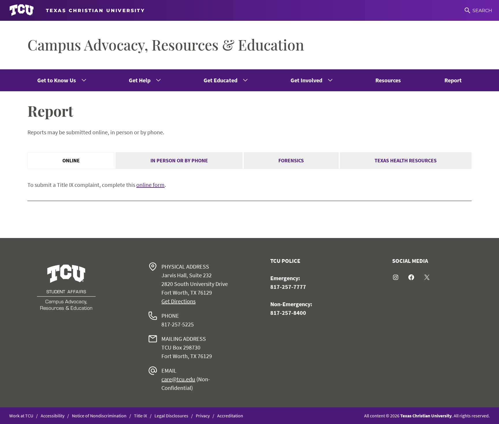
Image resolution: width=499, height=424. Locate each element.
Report (453, 80)
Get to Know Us (56, 80)
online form (150, 184)
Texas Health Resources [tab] (406, 160)
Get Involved (306, 80)
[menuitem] (61, 80)
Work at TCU (21, 416)
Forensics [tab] (291, 160)
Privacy (203, 416)
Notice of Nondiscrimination (99, 416)
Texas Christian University (426, 416)
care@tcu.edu (178, 379)
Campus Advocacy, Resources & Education (165, 44)
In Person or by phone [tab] (179, 160)
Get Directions (178, 301)
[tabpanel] (249, 185)
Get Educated (220, 80)
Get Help (139, 80)
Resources (388, 80)
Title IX (140, 416)
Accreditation (230, 416)
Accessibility (52, 416)
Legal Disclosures (171, 416)
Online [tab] (71, 160)
